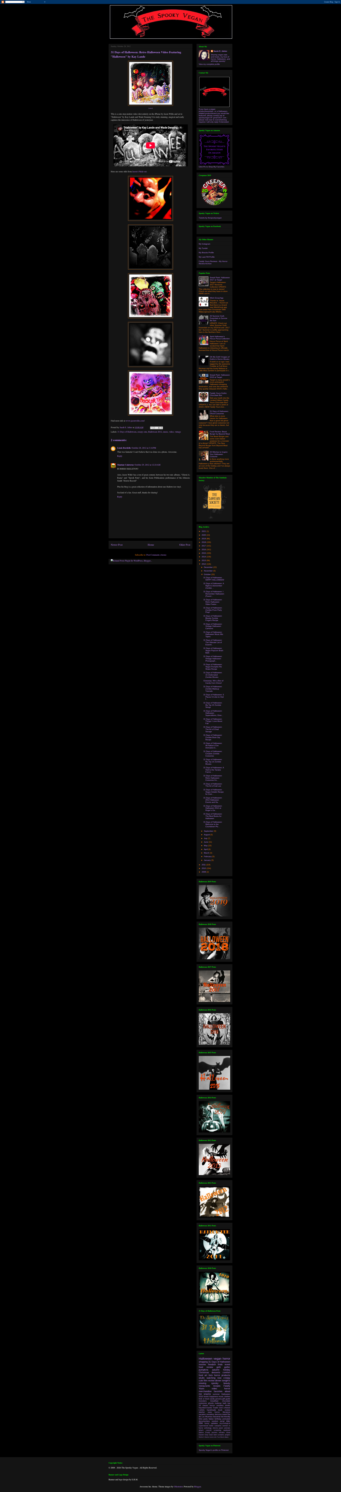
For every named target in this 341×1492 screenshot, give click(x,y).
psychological (225, 1423)
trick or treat (204, 1399)
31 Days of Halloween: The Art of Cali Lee (212, 785)
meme (212, 1437)
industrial (216, 1416)
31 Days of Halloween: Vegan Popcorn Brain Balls (213, 650)
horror (226, 1358)
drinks (227, 1405)
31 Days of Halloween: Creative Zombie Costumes (212, 753)
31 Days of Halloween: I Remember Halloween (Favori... (213, 593)
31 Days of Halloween (126, 431)
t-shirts (201, 1410)
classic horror (208, 1405)
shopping (203, 1362)
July (206, 838)
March (207, 853)
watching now (214, 1378)
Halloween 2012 (155, 431)
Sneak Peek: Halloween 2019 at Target (220, 376)
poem (221, 1428)
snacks (207, 1394)
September (209, 831)
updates (214, 1423)
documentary (204, 1421)
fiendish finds (215, 1364)
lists (211, 1375)
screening (217, 1430)
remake (222, 1432)
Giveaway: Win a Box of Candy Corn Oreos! (213, 682)
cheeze (227, 1408)
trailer (211, 1426)
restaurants (204, 1386)
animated (226, 1419)
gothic (227, 1367)
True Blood (220, 1437)
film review (209, 1380)
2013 (204, 560)
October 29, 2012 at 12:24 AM (147, 464)
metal (224, 1414)
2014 (204, 557)
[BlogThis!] (154, 428)
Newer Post (117, 544)
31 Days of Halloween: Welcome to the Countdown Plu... (212, 824)
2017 (204, 546)
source (150, 108)
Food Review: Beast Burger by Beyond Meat (220, 433)
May (206, 845)
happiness (213, 1396)
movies (202, 1364)
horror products (222, 1375)
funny (207, 1423)
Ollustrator (178, 1486)
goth (218, 1367)
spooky (214, 1383)
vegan (217, 1358)
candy (212, 1399)
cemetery (210, 1414)
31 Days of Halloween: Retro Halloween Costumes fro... (212, 778)
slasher (202, 1412)
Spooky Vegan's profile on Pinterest (214, 1450)
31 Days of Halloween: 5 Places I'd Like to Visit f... (213, 697)
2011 (204, 865)
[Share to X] (156, 428)
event (227, 1364)
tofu (215, 1437)
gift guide (226, 1399)
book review (224, 1410)
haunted (202, 1408)
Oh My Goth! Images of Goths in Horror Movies (220, 358)
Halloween (205, 1358)
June (206, 842)
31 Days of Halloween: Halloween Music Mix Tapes (213, 634)
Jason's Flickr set (139, 171)
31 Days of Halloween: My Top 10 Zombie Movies (212, 761)
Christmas (204, 1372)
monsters (203, 1401)
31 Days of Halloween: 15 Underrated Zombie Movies (212, 674)
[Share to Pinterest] (161, 428)
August (207, 835)
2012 (204, 564)
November (208, 571)
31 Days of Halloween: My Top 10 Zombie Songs (212, 705)
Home (151, 544)
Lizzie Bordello (124, 447)
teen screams (219, 1435)
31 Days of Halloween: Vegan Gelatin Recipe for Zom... (213, 792)
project (227, 1435)
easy (210, 1412)
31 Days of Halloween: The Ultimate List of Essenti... (212, 642)
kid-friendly (225, 1416)
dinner (218, 1380)
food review (206, 1367)
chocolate (226, 1401)
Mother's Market (204, 1437)
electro (215, 1428)
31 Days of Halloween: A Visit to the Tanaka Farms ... (213, 769)
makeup (218, 1403)
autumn (215, 1370)
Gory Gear (209, 1435)
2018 (204, 542)
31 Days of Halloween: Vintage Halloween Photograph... (212, 658)
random (215, 1421)
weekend (226, 1430)
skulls (202, 1378)
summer (216, 1394)
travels (209, 1408)
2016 (204, 549)
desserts (216, 1372)
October (207, 574)
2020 (204, 535)
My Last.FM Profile (207, 257)
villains (226, 1437)
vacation (202, 1414)
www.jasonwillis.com (135, 420)
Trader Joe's (218, 1408)
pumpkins (203, 1370)
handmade (211, 1410)
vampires (218, 1426)
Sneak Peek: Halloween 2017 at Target (220, 278)
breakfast (214, 1401)
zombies (220, 1405)
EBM (201, 1423)
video (171, 431)
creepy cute (142, 431)
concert (209, 1430)
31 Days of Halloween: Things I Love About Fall (212, 721)
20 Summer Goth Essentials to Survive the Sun (218, 318)
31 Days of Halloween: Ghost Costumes (219, 412)
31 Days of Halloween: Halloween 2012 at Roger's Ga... (212, 808)
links (200, 1419)
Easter (201, 1435)
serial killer (225, 1421)
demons (218, 1414)
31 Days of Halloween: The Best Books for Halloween (212, 816)
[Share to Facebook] (159, 428)
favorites (218, 1391)
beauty (227, 1383)
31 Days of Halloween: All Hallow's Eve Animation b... (212, 745)
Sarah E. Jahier (220, 51)
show (228, 1432)
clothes (227, 1396)
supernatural (203, 1426)
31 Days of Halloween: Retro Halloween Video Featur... (212, 602)
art (205, 1375)
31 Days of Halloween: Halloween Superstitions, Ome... (213, 713)
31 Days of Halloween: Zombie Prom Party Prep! (212, 610)
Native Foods (204, 1432)
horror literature (222, 1412)
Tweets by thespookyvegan (210, 218)
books (206, 1396)
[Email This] (151, 428)
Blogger (197, 1486)
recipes (216, 1386)
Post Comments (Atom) (156, 554)
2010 (204, 868)
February (208, 856)
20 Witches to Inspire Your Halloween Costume (219, 454)
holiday (226, 1370)
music (165, 431)
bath (224, 1403)
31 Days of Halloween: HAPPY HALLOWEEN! (213, 578)
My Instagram (204, 244)
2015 (204, 553)
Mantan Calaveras (125, 464)
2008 (204, 872)
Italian (211, 1419)
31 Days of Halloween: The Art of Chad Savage (212, 729)
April (206, 849)
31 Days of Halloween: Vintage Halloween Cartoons (212, 626)
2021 (204, 531)
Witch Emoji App (216, 298)
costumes (203, 1403)
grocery (218, 1399)
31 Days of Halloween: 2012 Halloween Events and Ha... (212, 800)
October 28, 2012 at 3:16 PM (144, 447)
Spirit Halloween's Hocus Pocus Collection (220, 337)
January (207, 860)
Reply (119, 455)
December (208, 567)
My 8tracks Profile (206, 252)
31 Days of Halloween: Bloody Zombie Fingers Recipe (212, 618)
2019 (204, 539)
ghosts (211, 1403)
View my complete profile (209, 64)
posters (214, 1432)
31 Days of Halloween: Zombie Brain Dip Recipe (212, 737)
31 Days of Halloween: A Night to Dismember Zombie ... (213, 585)
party (205, 1419)
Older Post (184, 544)
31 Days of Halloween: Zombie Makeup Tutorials (212, 688)
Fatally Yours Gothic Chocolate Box (218, 394)
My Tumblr (203, 248)
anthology (208, 1428)
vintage (178, 431)
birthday (218, 1419)
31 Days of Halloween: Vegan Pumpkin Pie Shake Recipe (212, 666)
